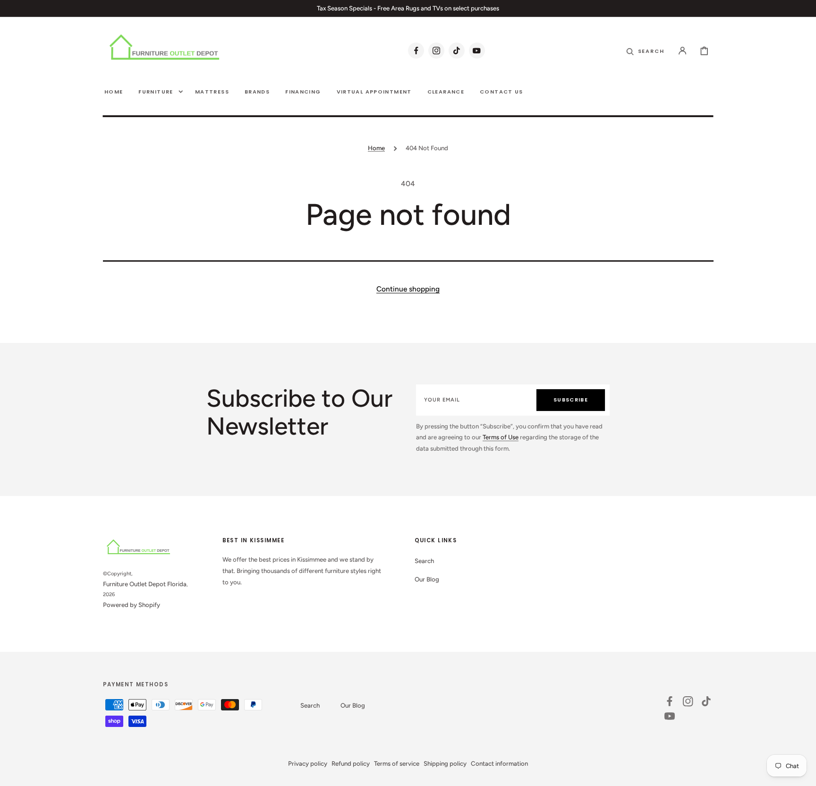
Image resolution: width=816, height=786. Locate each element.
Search (424, 560)
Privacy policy (307, 763)
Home (376, 148)
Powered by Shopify (131, 604)
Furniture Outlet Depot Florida (145, 584)
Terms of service (396, 763)
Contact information (499, 763)
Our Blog (427, 579)
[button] (682, 50)
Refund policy (351, 763)
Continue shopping (408, 288)
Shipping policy (445, 763)
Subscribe (570, 399)
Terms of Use (500, 437)
